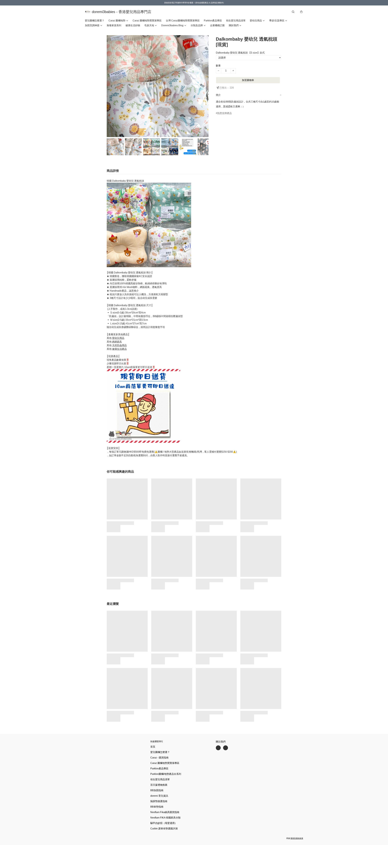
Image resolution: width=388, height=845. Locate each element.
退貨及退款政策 (296, 838)
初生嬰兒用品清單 (236, 20)
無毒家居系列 (114, 25)
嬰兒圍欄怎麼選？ (94, 20)
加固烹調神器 (92, 25)
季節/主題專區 (276, 20)
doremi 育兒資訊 (159, 796)
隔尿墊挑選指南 (158, 801)
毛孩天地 (149, 25)
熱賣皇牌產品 (224, 113)
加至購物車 (248, 80)
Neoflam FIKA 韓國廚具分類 (165, 817)
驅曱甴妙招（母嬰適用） (163, 823)
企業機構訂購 (217, 25)
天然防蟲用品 (119, 345)
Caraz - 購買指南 (159, 757)
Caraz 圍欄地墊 (117, 20)
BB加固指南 (156, 790)
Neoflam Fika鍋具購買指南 (164, 812)
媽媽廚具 (117, 341)
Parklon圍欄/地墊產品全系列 (165, 774)
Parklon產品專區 (213, 20)
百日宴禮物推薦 (158, 785)
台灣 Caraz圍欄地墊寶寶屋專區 (183, 20)
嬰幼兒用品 (256, 20)
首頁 (152, 746)
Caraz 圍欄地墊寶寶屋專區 (147, 20)
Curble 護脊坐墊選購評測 (164, 828)
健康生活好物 (132, 25)
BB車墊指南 (156, 806)
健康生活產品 (119, 349)
